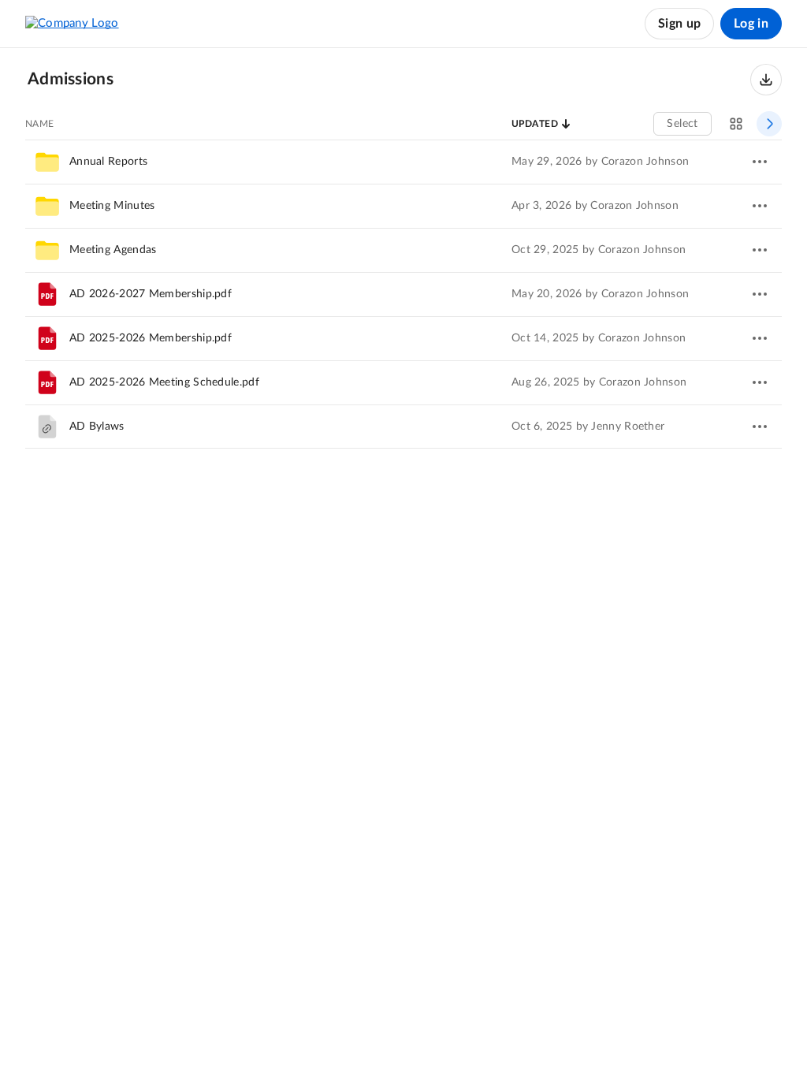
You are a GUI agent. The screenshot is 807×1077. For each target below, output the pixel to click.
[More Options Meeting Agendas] (759, 250)
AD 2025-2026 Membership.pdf (150, 338)
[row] (403, 162)
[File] (47, 294)
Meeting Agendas (113, 249)
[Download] (766, 79)
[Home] (72, 24)
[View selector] (736, 123)
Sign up (679, 23)
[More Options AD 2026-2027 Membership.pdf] (759, 294)
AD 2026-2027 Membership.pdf (150, 294)
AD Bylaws (97, 426)
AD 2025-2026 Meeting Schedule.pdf (164, 382)
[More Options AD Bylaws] (759, 426)
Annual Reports (108, 161)
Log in (751, 23)
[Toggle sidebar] (769, 123)
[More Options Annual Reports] (759, 161)
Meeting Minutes (112, 205)
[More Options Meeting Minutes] (759, 206)
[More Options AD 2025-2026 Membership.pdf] (759, 338)
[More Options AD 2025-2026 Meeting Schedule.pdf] (759, 382)
